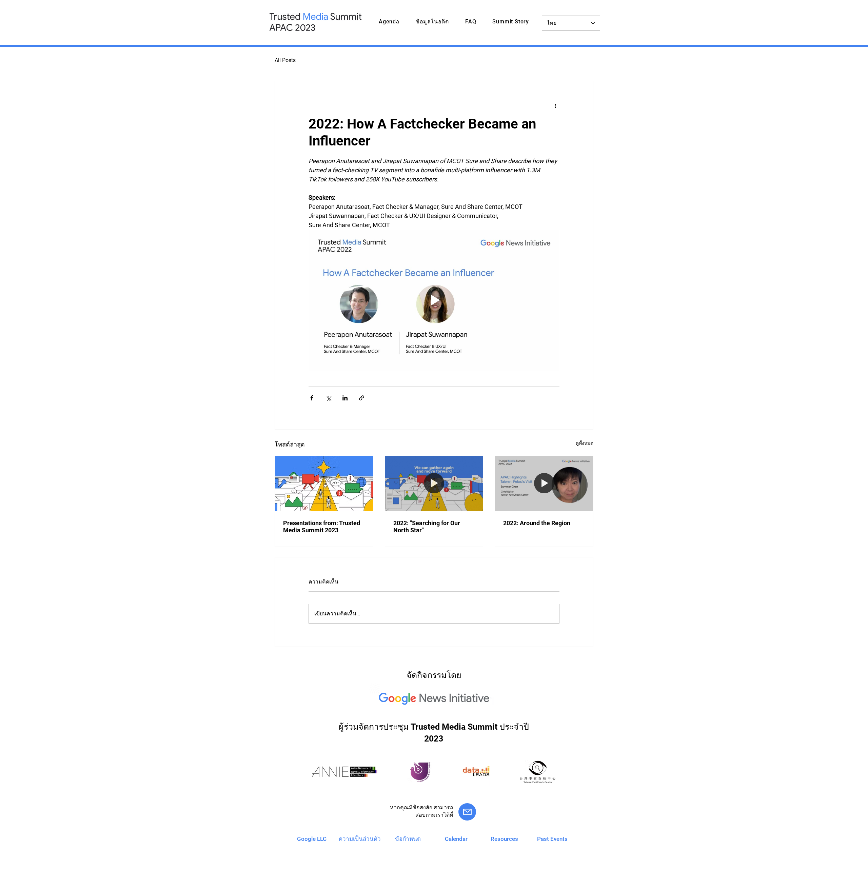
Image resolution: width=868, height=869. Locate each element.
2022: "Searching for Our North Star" (426, 526)
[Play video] (434, 300)
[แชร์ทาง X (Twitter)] (328, 398)
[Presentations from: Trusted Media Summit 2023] (324, 483)
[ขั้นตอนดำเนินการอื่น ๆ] (555, 105)
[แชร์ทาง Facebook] (312, 398)
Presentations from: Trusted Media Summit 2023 (321, 526)
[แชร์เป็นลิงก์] (361, 398)
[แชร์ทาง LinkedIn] (345, 398)
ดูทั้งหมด (584, 443)
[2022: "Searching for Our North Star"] (434, 483)
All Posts (285, 60)
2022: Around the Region (536, 523)
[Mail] (467, 812)
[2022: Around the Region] (544, 483)
